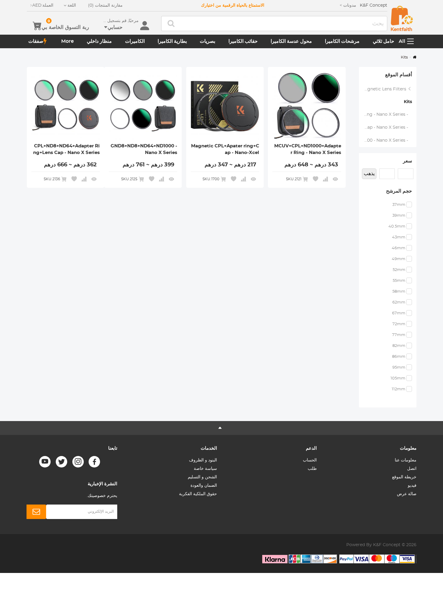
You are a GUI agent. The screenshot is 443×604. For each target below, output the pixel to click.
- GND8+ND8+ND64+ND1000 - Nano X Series (385, 140)
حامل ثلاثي (383, 41)
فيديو (412, 485)
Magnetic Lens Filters (384, 89)
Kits (408, 102)
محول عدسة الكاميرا (291, 41)
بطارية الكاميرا (172, 41)
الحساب (310, 460)
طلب (312, 469)
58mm (398, 292)
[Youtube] (45, 461)
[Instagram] (78, 461)
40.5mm (396, 226)
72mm (398, 324)
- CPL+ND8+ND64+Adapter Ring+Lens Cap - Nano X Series (385, 127)
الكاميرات (135, 41)
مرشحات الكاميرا (342, 41)
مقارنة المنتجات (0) (105, 5)
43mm (398, 237)
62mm (398, 302)
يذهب (369, 173)
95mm (398, 368)
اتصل (411, 469)
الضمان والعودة (203, 485)
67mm (398, 313)
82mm (398, 346)
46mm (398, 248)
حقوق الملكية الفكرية (198, 494)
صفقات (35, 41)
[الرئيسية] (402, 18)
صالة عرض (406, 494)
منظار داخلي (99, 41)
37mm (398, 205)
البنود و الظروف (203, 460)
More (67, 41)
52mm (399, 270)
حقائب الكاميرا (243, 41)
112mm (398, 389)
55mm (399, 281)
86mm (398, 357)
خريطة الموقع (404, 477)
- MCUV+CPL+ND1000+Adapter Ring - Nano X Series (385, 114)
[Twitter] (61, 461)
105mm (398, 378)
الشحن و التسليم (202, 477)
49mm (398, 259)
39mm (398, 216)
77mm (398, 335)
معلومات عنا (405, 460)
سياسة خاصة (205, 469)
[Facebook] (94, 461)
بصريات (207, 41)
